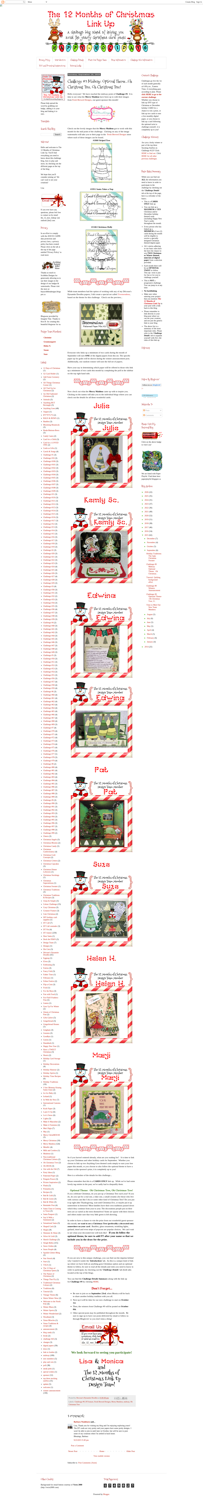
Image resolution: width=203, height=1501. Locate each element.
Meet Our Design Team (97, 60)
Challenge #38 (48, 616)
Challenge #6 (48, 692)
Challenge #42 (48, 632)
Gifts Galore (48, 1018)
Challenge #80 (48, 767)
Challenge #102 (49, 468)
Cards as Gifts (48, 448)
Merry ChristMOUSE (51, 1135)
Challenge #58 (48, 685)
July (149, 618)
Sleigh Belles (48, 1243)
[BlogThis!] (118, 1398)
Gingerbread (48, 1021)
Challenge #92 (48, 810)
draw (45, 1349)
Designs (46, 946)
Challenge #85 (48, 784)
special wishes (48, 1372)
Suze (46, 354)
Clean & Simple (49, 901)
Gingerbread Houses (51, 1024)
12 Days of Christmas (51, 368)
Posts (147, 410)
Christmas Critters (50, 861)
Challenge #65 (48, 711)
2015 (147, 535)
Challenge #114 (49, 511)
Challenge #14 (48, 530)
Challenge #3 (48, 586)
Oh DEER (47, 1166)
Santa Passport (49, 1214)
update (45, 1384)
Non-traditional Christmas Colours (50, 1158)
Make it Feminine (50, 1125)
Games (45, 1003)
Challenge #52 (48, 665)
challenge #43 (48, 1339)
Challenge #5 (48, 655)
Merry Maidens (117, 1402)
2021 (147, 512)
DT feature (89, 1402)
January (150, 642)
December (151, 539)
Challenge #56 (48, 678)
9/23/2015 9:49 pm (81, 1440)
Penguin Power (49, 1179)
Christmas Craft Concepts (49, 856)
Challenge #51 (48, 662)
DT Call (46, 923)
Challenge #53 (48, 669)
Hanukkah (47, 1043)
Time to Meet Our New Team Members (153, 607)
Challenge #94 (48, 817)
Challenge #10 (48, 458)
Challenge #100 (49, 461)
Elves (45, 961)
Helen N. (47, 346)
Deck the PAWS (49, 939)
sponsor (46, 1375)
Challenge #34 (48, 603)
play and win (48, 1362)
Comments (149, 415)
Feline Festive (48, 981)
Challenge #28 (48, 580)
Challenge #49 (48, 652)
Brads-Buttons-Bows (51, 430)
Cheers (45, 836)
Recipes (46, 1192)
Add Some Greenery (51, 377)
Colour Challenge (50, 904)
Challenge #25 (48, 570)
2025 (147, 496)
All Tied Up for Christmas (49, 389)
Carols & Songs (49, 451)
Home (102, 1451)
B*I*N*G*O (48, 415)
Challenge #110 (49, 498)
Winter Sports (48, 1310)
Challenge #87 (48, 790)
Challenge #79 (48, 761)
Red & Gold (48, 1195)
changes (46, 1342)
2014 (147, 647)
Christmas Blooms (50, 843)
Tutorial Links (75, 65)
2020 (147, 516)
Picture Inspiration (50, 1182)
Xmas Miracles (49, 1320)
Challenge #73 (48, 741)
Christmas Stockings (51, 875)
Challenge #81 (48, 770)
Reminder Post (49, 1205)
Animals (46, 400)
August (46, 412)
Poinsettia (47, 1189)
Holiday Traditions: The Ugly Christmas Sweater (154, 557)
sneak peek (47, 1369)
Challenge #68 (48, 721)
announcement (48, 1329)
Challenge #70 (48, 731)
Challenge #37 (48, 613)
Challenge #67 (48, 718)
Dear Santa (47, 936)
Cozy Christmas (49, 907)
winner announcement (51, 1391)
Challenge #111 (49, 501)
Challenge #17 (48, 540)
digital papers (48, 1346)
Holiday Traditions (50, 1082)
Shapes (46, 1230)
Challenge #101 (49, 465)
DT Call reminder (50, 926)
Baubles (46, 422)
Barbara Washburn (82, 1422)
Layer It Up (47, 1112)
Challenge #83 (48, 777)
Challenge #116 (49, 517)
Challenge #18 (48, 544)
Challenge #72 (48, 738)
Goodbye (46, 1036)
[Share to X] (120, 1398)
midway (127, 1402)
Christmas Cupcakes (51, 864)
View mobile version (101, 1456)
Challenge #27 (48, 576)
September (151, 550)
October (150, 546)
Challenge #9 (80, 1402)
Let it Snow (47, 1115)
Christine (47, 338)
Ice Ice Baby (48, 1093)
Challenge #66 (48, 715)
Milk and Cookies (50, 1150)
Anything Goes (49, 408)
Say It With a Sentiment (48, 1218)
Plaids (45, 1186)
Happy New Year (49, 1046)
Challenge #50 (48, 659)
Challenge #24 (48, 567)
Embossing (47, 965)
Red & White (48, 1202)
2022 (147, 508)
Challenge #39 (48, 619)
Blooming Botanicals (51, 425)
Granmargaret (50, 342)
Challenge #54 (48, 672)
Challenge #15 (48, 534)
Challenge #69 (48, 724)
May (45, 1132)
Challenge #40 (48, 626)
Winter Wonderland (50, 1314)
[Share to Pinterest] (126, 1398)
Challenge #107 (49, 484)
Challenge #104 (49, 475)
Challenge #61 (48, 698)
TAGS (45, 1265)
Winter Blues (48, 1307)
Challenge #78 (48, 757)
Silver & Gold (48, 1236)
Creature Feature (49, 911)
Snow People (48, 1249)
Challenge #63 (48, 705)
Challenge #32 (48, 596)
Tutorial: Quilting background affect (153, 579)
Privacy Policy (44, 60)
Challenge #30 (48, 590)
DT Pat (46, 929)
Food (45, 988)
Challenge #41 (48, 629)
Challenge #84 (48, 780)
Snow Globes (48, 1246)
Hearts (45, 1055)
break (45, 1336)
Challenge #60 (48, 695)
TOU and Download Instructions (52, 65)
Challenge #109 (49, 491)
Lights (45, 1119)
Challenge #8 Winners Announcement (153, 588)
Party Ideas (47, 1172)
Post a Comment (77, 1446)
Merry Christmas (49, 1140)
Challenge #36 (48, 609)
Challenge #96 (48, 823)
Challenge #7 (48, 728)
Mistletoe (46, 1154)
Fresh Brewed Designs (82, 100)
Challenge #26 (48, 573)
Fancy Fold (47, 971)
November (151, 542)
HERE (95, 1281)
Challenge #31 (48, 593)
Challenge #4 (48, 623)
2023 (147, 504)
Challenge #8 (48, 764)
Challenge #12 (48, 524)
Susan (46, 350)
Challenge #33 (48, 599)
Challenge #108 (49, 488)
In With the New (49, 1100)
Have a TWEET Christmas (49, 1051)
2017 (147, 527)
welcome (46, 1387)
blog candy (47, 1332)
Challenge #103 (49, 471)
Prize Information (118, 60)
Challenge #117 (49, 521)
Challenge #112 (49, 504)
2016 (147, 531)
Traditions (47, 1288)
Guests (45, 1040)
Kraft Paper (47, 1109)
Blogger (106, 1494)
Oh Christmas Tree (50, 1163)
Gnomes (46, 1033)
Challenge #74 (48, 744)
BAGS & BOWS (49, 418)
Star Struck (47, 1258)
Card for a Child (49, 439)
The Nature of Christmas (48, 1275)
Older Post (130, 1451)
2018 (147, 523)
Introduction (60, 60)
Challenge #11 (48, 494)
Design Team (48, 943)
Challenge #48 (48, 649)
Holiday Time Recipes (52, 1076)
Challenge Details (77, 60)
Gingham (46, 1030)
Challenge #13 (48, 527)
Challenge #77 (48, 754)
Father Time (48, 975)
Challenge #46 (48, 642)
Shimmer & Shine (50, 1233)
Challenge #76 (48, 751)
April (149, 630)
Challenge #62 (48, 701)
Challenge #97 (48, 826)
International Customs (51, 1103)
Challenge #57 (48, 682)
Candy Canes (48, 436)
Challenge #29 (48, 583)
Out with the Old (49, 1169)
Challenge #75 (48, 747)
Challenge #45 (48, 639)
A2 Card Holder (49, 374)
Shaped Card (48, 1226)
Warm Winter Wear (50, 1298)
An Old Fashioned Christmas (50, 395)
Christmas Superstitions (48, 882)
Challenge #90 (48, 803)
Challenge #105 (49, 478)
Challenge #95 (48, 820)
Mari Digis (47, 1128)
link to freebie (48, 1352)
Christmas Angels (50, 840)
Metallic (46, 1147)
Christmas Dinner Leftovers (50, 871)
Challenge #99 (48, 833)
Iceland (46, 1096)
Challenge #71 (48, 734)
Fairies (45, 968)
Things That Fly (49, 1279)
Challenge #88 (48, 794)
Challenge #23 (48, 563)
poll (44, 1365)
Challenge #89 (48, 797)
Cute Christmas (49, 914)
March (149, 634)
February (46, 978)
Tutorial (46, 1292)
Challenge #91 (48, 807)
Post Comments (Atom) (87, 1463)
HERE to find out (148, 153)
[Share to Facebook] (123, 1398)
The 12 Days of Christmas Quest (49, 1269)
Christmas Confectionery (48, 850)
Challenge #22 (48, 560)
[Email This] (115, 1398)
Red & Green (48, 1199)
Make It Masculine (50, 1122)
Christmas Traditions (51, 890)
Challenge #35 (48, 606)
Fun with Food (49, 994)
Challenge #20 (48, 553)
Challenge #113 (49, 507)
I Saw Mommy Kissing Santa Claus (52, 1089)
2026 (147, 492)
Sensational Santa (50, 1223)
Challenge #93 (48, 813)
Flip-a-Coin (47, 984)
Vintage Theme (49, 1295)
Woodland (47, 1317)
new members (48, 1359)
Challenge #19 (48, 547)
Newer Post (72, 1451)
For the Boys (48, 991)
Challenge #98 (48, 830)
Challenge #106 (49, 481)
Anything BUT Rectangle (49, 404)
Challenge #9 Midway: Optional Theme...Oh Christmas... (152, 569)
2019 (147, 519)
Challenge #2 (48, 550)
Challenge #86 (48, 787)
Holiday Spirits (49, 1073)
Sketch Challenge (50, 1240)
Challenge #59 (48, 688)
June (149, 622)
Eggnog (46, 958)
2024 (147, 500)
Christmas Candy (49, 846)
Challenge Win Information (141, 60)
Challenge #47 (48, 646)
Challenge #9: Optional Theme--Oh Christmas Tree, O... (154, 597)
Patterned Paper (49, 1176)
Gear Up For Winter (51, 1006)
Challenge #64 (48, 708)
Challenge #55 (48, 675)
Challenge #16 (48, 537)
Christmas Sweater (50, 886)
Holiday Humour (49, 1070)
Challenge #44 (48, 636)
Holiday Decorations (51, 1064)
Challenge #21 (48, 557)
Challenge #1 (48, 455)
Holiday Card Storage (51, 1059)
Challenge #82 (48, 774)
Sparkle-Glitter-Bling (51, 1253)
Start (45, 1262)
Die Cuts (46, 949)
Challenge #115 (49, 514)
